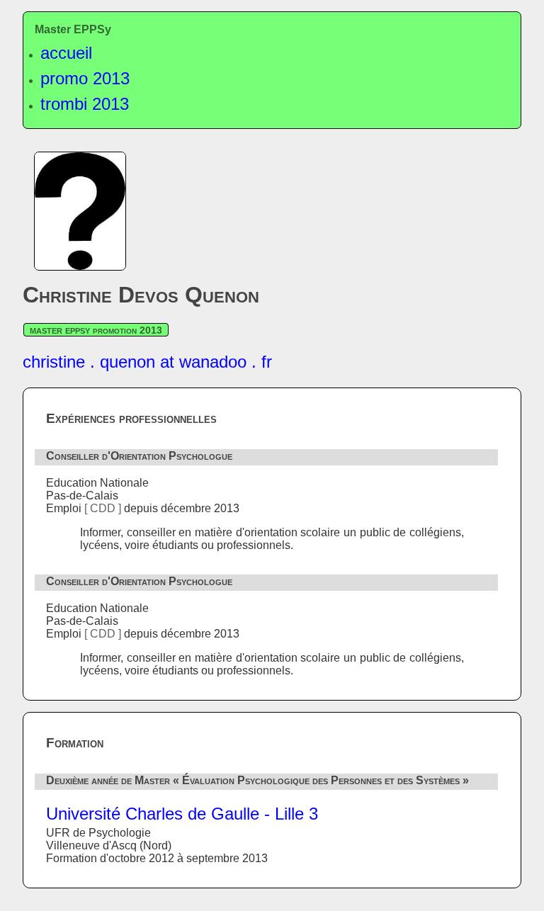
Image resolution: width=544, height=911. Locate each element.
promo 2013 (85, 78)
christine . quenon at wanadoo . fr (147, 361)
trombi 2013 (84, 103)
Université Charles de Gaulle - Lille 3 (182, 813)
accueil (66, 52)
